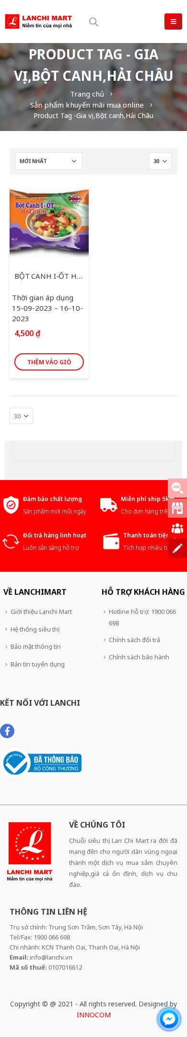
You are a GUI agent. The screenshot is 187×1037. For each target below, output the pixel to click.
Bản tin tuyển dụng (38, 664)
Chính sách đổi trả (134, 639)
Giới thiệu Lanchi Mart (41, 611)
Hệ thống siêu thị (35, 629)
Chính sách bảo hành (139, 657)
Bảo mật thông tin (36, 646)
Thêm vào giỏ (49, 362)
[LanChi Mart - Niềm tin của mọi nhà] (38, 21)
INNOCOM (94, 1014)
